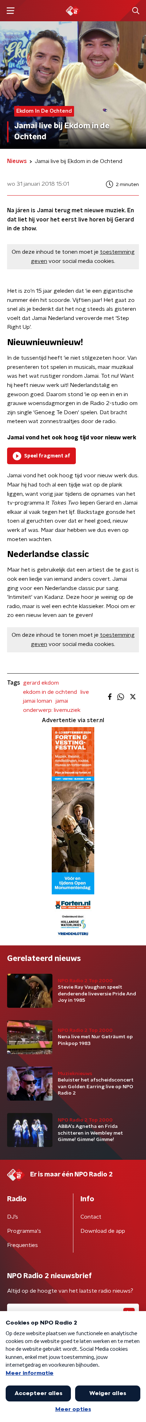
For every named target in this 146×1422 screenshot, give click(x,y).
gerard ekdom (41, 683)
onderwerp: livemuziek (51, 710)
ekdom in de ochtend (50, 692)
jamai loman (37, 701)
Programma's (24, 1231)
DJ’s (12, 1217)
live (84, 692)
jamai (62, 701)
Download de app (102, 1231)
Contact (90, 1217)
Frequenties (22, 1245)
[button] (10, 10)
